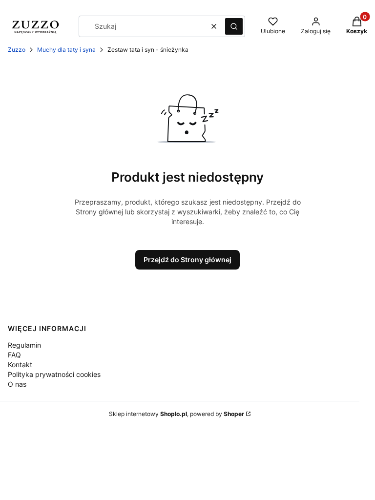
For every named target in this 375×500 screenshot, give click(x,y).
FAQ (14, 355)
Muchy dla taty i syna (66, 49)
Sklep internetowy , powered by (176, 413)
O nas (17, 384)
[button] (234, 26)
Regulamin (24, 345)
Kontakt (20, 364)
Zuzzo (16, 49)
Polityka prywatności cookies (54, 374)
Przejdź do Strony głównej (187, 259)
